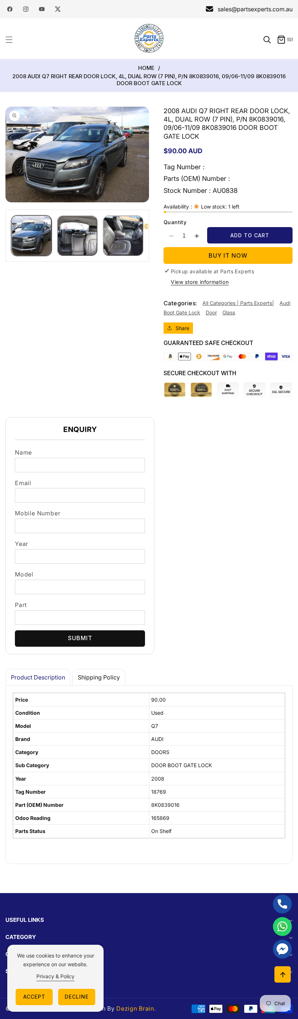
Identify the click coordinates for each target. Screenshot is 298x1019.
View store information (200, 282)
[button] (13, 40)
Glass (228, 312)
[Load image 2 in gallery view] (77, 235)
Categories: (180, 303)
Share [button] (182, 328)
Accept (34, 997)
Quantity (175, 222)
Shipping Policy (99, 677)
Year (21, 543)
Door (211, 312)
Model (24, 574)
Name (23, 452)
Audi (284, 303)
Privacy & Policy (55, 976)
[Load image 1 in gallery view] (31, 235)
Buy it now (228, 255)
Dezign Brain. (136, 1008)
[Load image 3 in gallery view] (123, 235)
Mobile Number (37, 513)
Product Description (38, 677)
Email (23, 483)
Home (146, 68)
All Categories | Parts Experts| (238, 303)
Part (21, 604)
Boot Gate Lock (182, 312)
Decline (77, 997)
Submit (80, 638)
